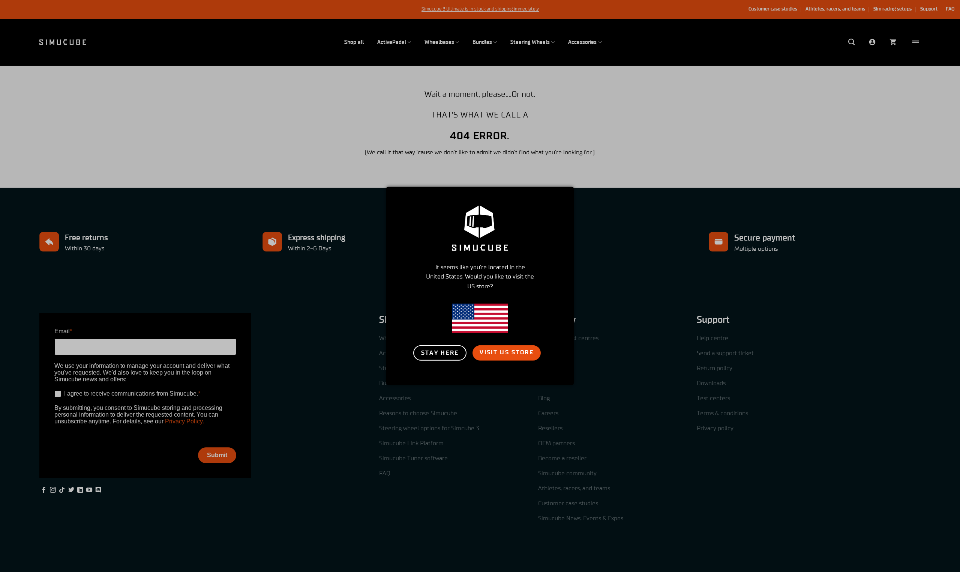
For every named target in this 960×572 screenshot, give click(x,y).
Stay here (440, 352)
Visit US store (507, 352)
